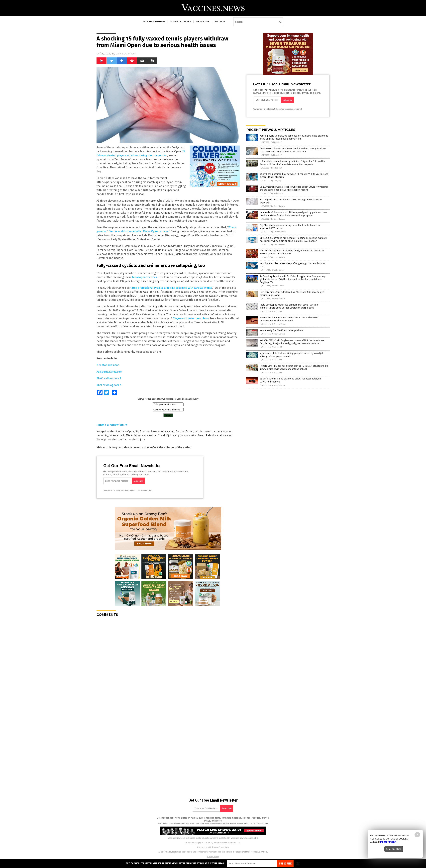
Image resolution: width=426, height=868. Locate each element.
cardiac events (204, 431)
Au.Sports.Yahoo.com (109, 371)
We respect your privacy (196, 823)
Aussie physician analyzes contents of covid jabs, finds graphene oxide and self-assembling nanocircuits (294, 137)
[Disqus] (168, 660)
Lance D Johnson (126, 53)
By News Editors (278, 299)
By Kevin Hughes (278, 206)
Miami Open (133, 435)
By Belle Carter (277, 193)
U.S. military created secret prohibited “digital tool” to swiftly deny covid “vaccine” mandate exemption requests (292, 163)
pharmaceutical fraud (191, 435)
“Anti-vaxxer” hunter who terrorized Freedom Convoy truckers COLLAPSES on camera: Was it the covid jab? (293, 150)
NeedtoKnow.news (108, 365)
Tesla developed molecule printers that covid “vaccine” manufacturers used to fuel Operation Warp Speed (289, 306)
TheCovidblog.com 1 (109, 378)
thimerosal (202, 21)
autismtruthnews (180, 21)
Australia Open (125, 431)
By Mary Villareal (278, 385)
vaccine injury (136, 439)
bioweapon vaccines (144, 277)
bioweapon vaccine (162, 431)
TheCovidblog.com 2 (109, 385)
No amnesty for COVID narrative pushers (281, 330)
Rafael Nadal (214, 435)
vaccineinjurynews (154, 21)
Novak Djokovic (167, 435)
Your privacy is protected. (113, 490)
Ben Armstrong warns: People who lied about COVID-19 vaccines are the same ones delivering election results (294, 188)
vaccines (219, 21)
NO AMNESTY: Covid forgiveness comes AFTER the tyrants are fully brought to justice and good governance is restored (292, 342)
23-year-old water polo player (191, 318)
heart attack (117, 435)
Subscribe (285, 863)
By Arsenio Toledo (278, 232)
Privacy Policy (213, 856)
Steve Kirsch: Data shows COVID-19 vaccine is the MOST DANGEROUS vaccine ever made (289, 319)
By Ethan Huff (276, 142)
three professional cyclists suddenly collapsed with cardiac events (171, 287)
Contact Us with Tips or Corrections (213, 847)
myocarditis (149, 435)
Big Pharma (142, 431)
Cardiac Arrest (184, 431)
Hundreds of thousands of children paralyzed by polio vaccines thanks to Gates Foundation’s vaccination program (293, 214)
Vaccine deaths (117, 439)
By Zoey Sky (276, 180)
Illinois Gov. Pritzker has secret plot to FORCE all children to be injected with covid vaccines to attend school (294, 367)
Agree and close (393, 849)
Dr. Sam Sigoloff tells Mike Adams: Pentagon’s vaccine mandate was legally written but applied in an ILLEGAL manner (293, 239)
